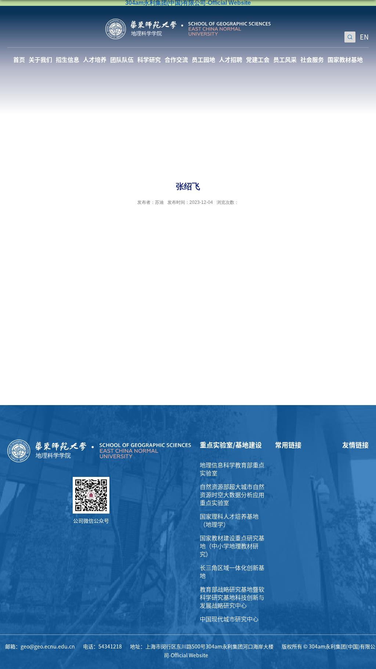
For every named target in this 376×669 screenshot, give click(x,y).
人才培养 (94, 60)
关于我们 (40, 60)
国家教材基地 (345, 60)
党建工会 (258, 60)
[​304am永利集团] (188, 21)
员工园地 (203, 60)
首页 (19, 60)
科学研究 (149, 60)
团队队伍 (122, 60)
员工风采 (285, 60)
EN (364, 37)
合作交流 (176, 60)
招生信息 (67, 60)
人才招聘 (230, 60)
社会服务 (312, 60)
